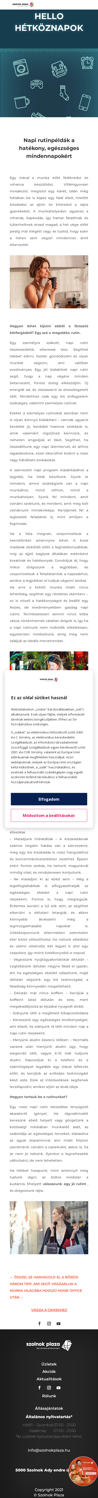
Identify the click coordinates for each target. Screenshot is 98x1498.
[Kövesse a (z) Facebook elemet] (39, 1323)
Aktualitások (49, 1379)
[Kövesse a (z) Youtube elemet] (58, 1323)
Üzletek (49, 1364)
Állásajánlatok (49, 1408)
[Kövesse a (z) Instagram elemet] (49, 1323)
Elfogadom (49, 799)
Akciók (49, 1371)
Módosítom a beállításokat (49, 815)
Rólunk (49, 1396)
